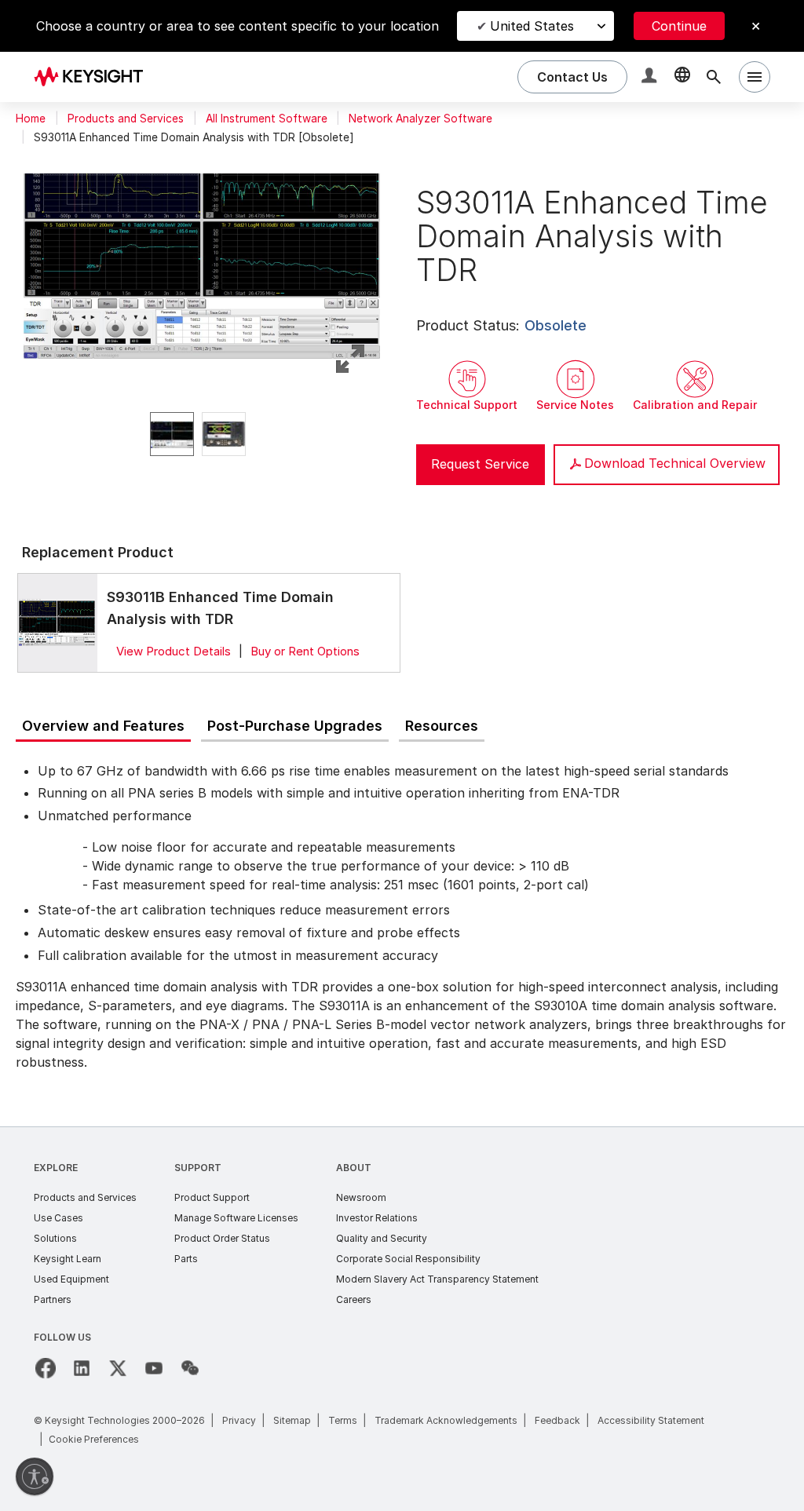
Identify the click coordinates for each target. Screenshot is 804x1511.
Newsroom (361, 1197)
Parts (186, 1259)
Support (197, 1167)
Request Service (480, 464)
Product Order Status (222, 1238)
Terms (342, 1420)
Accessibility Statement (651, 1420)
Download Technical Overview (675, 463)
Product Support (212, 1197)
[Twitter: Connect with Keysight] (118, 1368)
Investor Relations (377, 1218)
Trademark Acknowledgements (446, 1420)
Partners (52, 1299)
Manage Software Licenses (236, 1218)
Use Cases (58, 1218)
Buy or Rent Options (305, 651)
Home (31, 118)
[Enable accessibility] (34, 1476)
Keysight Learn (67, 1259)
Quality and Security (381, 1238)
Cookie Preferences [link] (94, 1439)
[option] (172, 434)
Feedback (557, 1420)
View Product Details (173, 651)
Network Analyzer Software (420, 118)
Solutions (55, 1238)
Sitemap (292, 1420)
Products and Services (126, 118)
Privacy (239, 1420)
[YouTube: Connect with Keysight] (154, 1368)
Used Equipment (71, 1279)
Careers (353, 1299)
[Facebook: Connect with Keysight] (45, 1368)
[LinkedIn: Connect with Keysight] (81, 1368)
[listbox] (202, 434)
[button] (650, 77)
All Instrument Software (266, 118)
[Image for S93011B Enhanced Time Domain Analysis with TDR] (57, 622)
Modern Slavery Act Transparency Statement (437, 1279)
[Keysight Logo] (94, 76)
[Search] (713, 77)
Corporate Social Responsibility (408, 1259)
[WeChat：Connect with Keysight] (190, 1368)
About (353, 1167)
